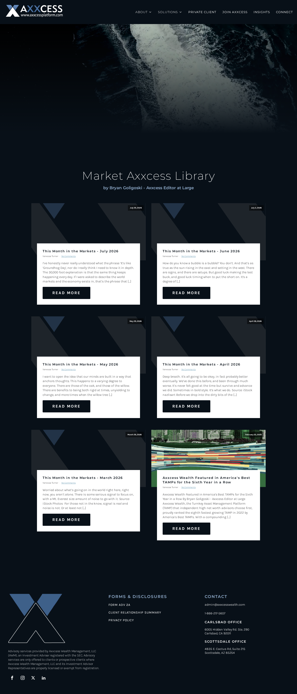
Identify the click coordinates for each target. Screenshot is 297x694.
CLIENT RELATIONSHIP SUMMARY (134, 612)
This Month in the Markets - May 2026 (80, 364)
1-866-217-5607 (215, 613)
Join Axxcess (235, 12)
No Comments (68, 256)
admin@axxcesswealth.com (225, 604)
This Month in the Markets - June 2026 (201, 251)
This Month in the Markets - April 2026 (201, 364)
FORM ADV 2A (119, 605)
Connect (284, 12)
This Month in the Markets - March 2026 (83, 478)
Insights (262, 12)
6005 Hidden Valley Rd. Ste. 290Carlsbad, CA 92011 (227, 631)
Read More (66, 292)
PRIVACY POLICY (121, 620)
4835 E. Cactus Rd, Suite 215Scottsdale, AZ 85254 (225, 651)
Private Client (202, 12)
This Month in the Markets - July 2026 (81, 251)
